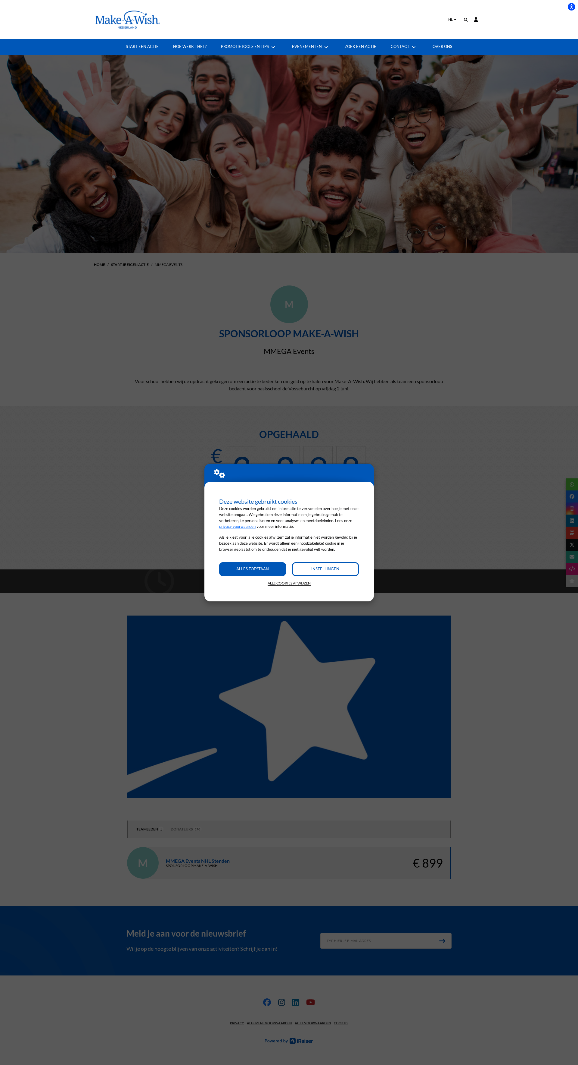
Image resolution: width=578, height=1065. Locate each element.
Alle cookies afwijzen (289, 583)
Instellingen (325, 568)
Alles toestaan (252, 568)
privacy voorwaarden (237, 526)
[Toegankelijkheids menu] (571, 6)
